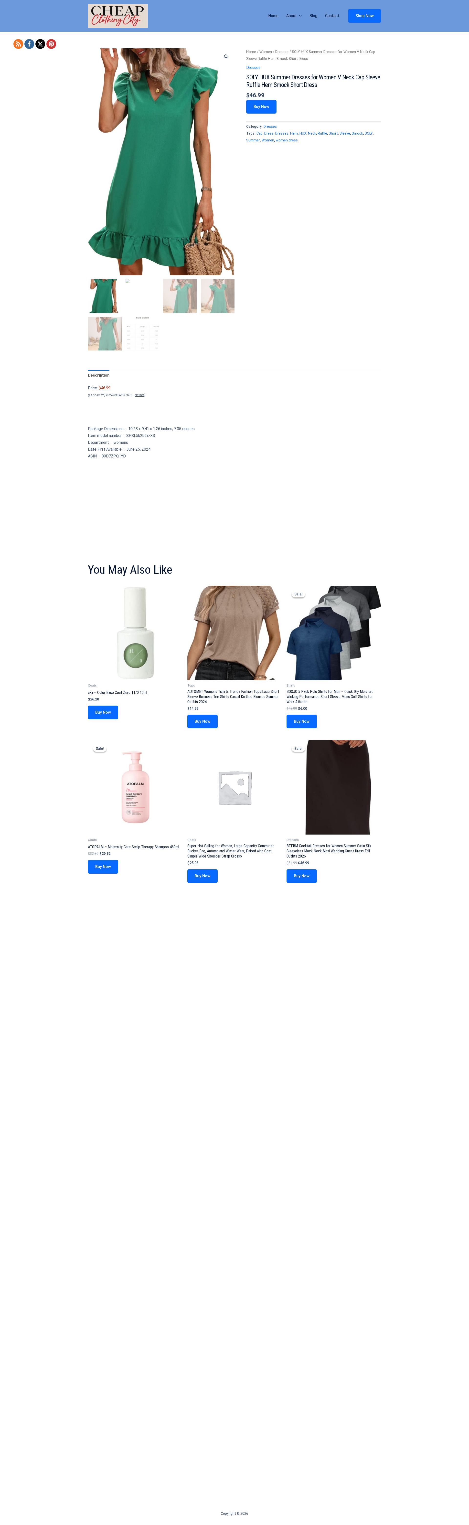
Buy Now (261, 106)
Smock (357, 133)
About (291, 15)
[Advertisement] (234, 498)
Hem (294, 133)
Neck (312, 133)
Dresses (281, 52)
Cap (259, 133)
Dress (269, 133)
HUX (302, 133)
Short (333, 133)
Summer (253, 140)
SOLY (369, 133)
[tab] (98, 375)
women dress (287, 140)
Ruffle (322, 133)
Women (265, 52)
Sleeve (345, 133)
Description (98, 375)
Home (273, 15)
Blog (313, 15)
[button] (299, 16)
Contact (332, 15)
